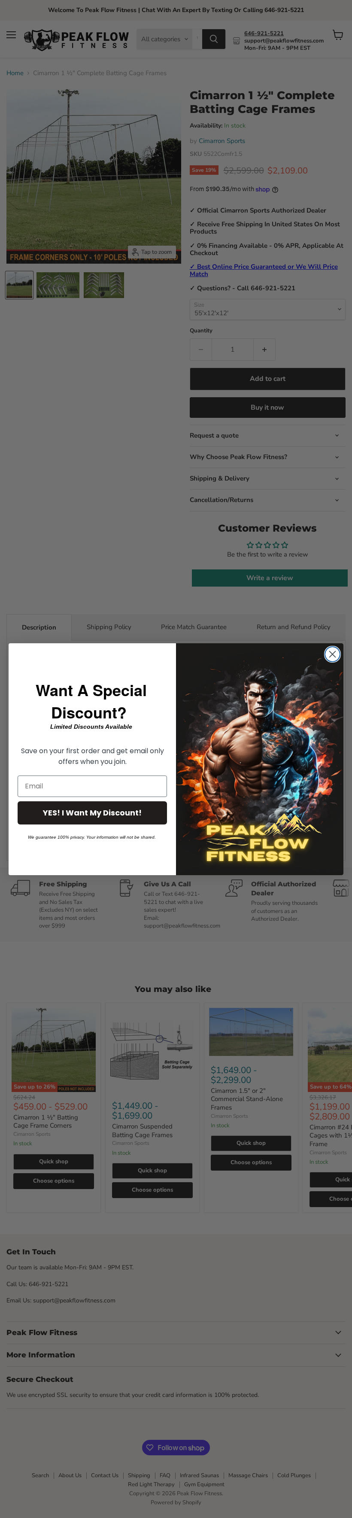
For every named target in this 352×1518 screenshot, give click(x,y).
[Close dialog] (332, 654)
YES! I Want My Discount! (92, 812)
